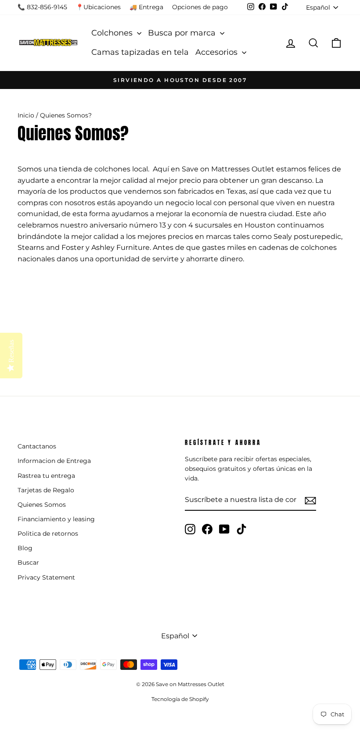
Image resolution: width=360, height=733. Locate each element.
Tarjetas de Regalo (46, 490)
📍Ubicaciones (98, 7)
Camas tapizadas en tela (140, 52)
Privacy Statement (46, 577)
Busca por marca (183, 33)
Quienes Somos (42, 504)
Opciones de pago (200, 7)
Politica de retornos (48, 533)
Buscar (28, 562)
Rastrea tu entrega (46, 475)
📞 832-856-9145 (42, 7)
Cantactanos (37, 446)
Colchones (113, 33)
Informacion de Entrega (54, 460)
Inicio (26, 115)
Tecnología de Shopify (180, 699)
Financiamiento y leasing (56, 519)
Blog (25, 548)
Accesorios (217, 52)
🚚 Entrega (146, 7)
